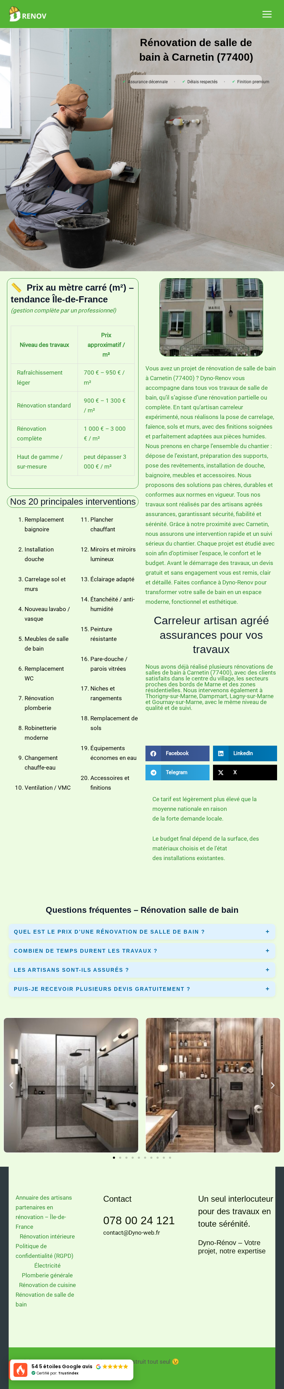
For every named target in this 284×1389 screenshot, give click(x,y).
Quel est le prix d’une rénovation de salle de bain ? (109, 932)
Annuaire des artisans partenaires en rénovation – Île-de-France (44, 1212)
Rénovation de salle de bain (45, 1299)
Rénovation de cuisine (47, 1284)
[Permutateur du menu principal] (267, 14)
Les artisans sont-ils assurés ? (71, 970)
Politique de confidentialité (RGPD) (44, 1251)
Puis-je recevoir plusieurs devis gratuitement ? (102, 989)
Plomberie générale (47, 1275)
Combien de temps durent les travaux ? (86, 951)
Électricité (47, 1265)
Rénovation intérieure (47, 1236)
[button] (177, 753)
